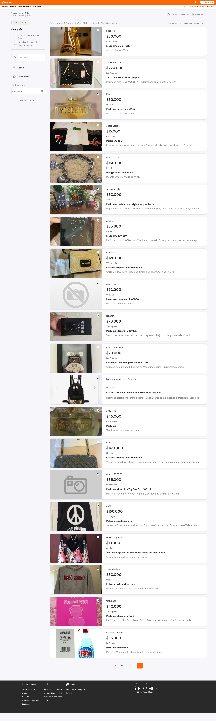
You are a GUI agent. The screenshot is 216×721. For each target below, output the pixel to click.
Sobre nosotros (28, 689)
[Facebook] (135, 688)
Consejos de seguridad (199, 6)
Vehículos (13, 6)
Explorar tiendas (188, 6)
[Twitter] (145, 688)
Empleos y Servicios (24, 6)
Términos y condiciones (53, 689)
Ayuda (24, 693)
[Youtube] (154, 688)
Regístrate (26, 704)
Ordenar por (175, 23)
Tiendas (69, 693)
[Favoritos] (98, 30)
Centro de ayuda (210, 6)
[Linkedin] (149, 688)
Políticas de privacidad (52, 693)
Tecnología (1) (25, 45)
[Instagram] (140, 688)
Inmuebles (5, 6)
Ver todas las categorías (76, 689)
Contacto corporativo (31, 700)
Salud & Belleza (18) (28, 42)
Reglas (46, 700)
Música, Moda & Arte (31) (28, 37)
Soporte (25, 697)
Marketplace (37, 6)
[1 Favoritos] (98, 632)
